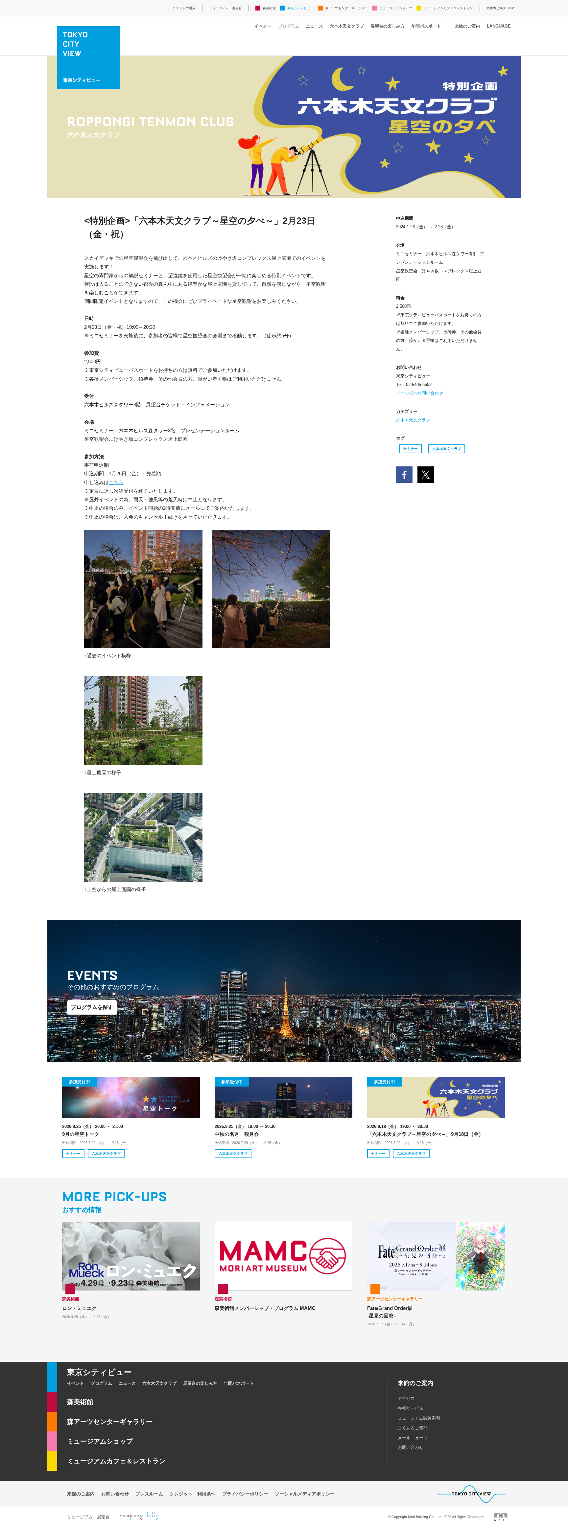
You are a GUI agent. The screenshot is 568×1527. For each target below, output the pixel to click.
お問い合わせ (410, 1447)
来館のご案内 (467, 26)
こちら (116, 482)
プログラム (288, 26)
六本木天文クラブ (347, 26)
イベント (263, 26)
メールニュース (413, 1437)
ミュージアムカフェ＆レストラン (448, 8)
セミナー (410, 449)
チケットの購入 (184, 8)
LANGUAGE (499, 26)
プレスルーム (149, 1493)
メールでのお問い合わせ (419, 393)
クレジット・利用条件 (193, 1493)
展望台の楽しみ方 (387, 26)
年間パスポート (426, 26)
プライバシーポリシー (245, 1493)
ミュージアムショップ (395, 8)
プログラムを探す (92, 1007)
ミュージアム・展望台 (225, 8)
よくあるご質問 (413, 1428)
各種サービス (410, 1408)
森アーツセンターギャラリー (346, 8)
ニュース (314, 26)
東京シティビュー (300, 8)
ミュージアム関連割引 (419, 1418)
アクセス (406, 1398)
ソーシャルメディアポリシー (305, 1493)
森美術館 (269, 8)
